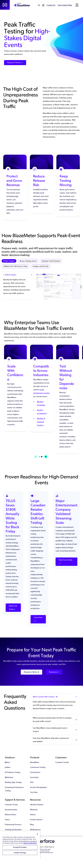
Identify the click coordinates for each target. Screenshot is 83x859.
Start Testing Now (65, 5)
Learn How (38, 617)
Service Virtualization (38, 787)
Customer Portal (11, 804)
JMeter (7, 762)
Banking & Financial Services (41, 421)
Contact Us (51, 5)
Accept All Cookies (20, 847)
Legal (49, 849)
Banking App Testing (13, 782)
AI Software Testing (12, 772)
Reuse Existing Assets (28, 261)
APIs (31, 782)
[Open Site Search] (39, 5)
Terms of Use (43, 849)
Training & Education (13, 829)
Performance (35, 772)
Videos (32, 814)
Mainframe (9, 777)
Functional (34, 777)
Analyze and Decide (40, 266)
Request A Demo (14, 62)
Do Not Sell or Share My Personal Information (41, 852)
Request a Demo (30, 672)
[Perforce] (5, 5)
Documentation (11, 809)
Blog (32, 824)
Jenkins (7, 767)
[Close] (37, 834)
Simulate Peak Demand (51, 261)
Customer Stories (62, 762)
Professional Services (13, 824)
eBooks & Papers (36, 804)
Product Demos (36, 819)
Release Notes (10, 814)
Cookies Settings (20, 852)
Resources (53, 672)
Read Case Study (13, 607)
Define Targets (9, 261)
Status (7, 819)
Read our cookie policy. (30, 843)
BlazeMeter (34, 762)
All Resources (35, 829)
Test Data (33, 792)
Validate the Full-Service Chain (15, 266)
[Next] (45, 456)
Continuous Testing (37, 767)
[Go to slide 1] (39, 456)
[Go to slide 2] (41, 456)
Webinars (34, 809)
